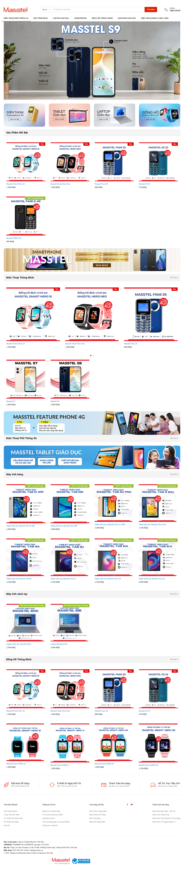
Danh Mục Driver (48, 818)
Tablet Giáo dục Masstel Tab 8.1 (63, 579)
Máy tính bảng (40, 18)
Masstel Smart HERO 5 (60, 765)
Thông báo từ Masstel (50, 825)
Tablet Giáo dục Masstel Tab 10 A (108, 579)
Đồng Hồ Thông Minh (102, 18)
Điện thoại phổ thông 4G (16, 18)
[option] (26, 165)
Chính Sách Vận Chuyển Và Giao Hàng (166, 818)
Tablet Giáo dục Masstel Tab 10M (64, 526)
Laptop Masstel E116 (59, 644)
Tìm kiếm (151, 9)
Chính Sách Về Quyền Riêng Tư (163, 822)
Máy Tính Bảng (95, 818)
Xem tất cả (174, 277)
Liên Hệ (7, 825)
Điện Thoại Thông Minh (98, 811)
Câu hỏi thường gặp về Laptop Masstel (56, 822)
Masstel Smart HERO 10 (16, 764)
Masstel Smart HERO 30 (148, 765)
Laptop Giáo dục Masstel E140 (18, 644)
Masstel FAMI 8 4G (14, 238)
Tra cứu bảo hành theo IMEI (52, 815)
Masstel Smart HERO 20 (104, 764)
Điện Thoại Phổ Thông (97, 815)
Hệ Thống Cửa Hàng (11, 822)
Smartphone (80, 18)
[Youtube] (132, 804)
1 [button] (90, 355)
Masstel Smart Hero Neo (60, 184)
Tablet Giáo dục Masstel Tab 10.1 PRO (110, 524)
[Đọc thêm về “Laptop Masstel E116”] (67, 640)
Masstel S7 (10, 401)
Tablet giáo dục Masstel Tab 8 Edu (152, 524)
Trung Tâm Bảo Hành (11, 815)
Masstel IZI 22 (144, 184)
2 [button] (93, 355)
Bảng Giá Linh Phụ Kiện (51, 811)
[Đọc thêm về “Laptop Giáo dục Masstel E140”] (23, 640)
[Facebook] (127, 804)
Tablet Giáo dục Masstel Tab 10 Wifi (20, 526)
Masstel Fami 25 (101, 184)
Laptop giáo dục (61, 18)
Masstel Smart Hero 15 (15, 184)
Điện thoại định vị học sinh (154, 18)
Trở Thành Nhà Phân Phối (13, 818)
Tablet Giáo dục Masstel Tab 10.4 (152, 579)
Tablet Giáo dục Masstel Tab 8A (18, 579)
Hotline (172, 8)
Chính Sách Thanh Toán (160, 815)
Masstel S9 (55, 401)
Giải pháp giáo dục (127, 18)
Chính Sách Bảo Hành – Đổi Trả (163, 811)
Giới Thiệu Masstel (10, 811)
